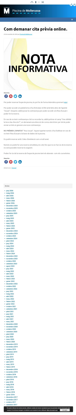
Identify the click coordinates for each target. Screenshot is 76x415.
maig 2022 (10, 294)
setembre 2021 (11, 309)
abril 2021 (9, 319)
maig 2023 (10, 271)
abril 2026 (9, 196)
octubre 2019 (11, 349)
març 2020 (10, 339)
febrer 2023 (10, 279)
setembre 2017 (11, 405)
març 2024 (10, 251)
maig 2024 (10, 246)
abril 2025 (9, 221)
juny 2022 (9, 291)
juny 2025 (9, 216)
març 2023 (10, 276)
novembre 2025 (12, 208)
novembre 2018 (12, 372)
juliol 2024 (10, 241)
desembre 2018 (12, 369)
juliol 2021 (10, 311)
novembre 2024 (12, 233)
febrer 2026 (10, 201)
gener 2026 (10, 203)
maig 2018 (10, 384)
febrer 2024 (10, 253)
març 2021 (10, 321)
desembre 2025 (12, 206)
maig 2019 (10, 359)
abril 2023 (9, 274)
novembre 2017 (12, 400)
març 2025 (10, 223)
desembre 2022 (12, 284)
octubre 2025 (11, 211)
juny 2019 (9, 357)
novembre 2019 (12, 347)
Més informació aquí (52, 410)
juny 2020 (9, 337)
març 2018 (10, 389)
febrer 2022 (10, 301)
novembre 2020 (12, 327)
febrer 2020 (10, 342)
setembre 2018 (11, 377)
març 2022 (10, 299)
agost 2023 (10, 266)
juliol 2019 (10, 354)
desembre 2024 (12, 231)
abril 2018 (9, 387)
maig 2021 (10, 316)
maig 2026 (10, 193)
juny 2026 (9, 191)
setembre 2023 (11, 264)
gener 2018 (10, 395)
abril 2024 (9, 248)
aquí (65, 102)
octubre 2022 (11, 286)
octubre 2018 (11, 374)
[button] (38, 20)
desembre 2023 (12, 256)
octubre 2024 (11, 236)
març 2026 (10, 198)
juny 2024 (9, 243)
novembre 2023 (12, 259)
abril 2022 (9, 296)
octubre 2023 (11, 261)
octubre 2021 (11, 306)
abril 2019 (9, 362)
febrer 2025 (10, 226)
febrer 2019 (10, 367)
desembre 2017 (12, 397)
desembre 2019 (12, 344)
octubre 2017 (11, 402)
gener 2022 (10, 304)
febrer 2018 (10, 392)
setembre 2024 (11, 238)
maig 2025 (10, 218)
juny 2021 (9, 314)
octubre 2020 (11, 329)
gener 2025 (10, 228)
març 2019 (10, 364)
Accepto (64, 410)
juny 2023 (9, 269)
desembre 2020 (12, 324)
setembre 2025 (11, 213)
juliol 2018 (10, 379)
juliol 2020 (10, 334)
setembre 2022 (11, 289)
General (14, 168)
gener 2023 (10, 281)
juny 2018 (9, 382)
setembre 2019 (11, 352)
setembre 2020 (11, 332)
